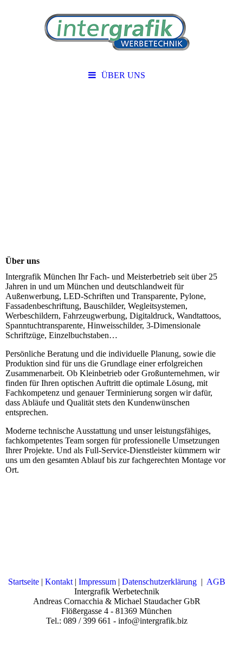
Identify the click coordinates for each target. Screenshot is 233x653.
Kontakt (59, 581)
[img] (116, 32)
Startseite (23, 581)
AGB (215, 581)
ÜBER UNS (123, 75)
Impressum (97, 581)
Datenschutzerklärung (159, 581)
